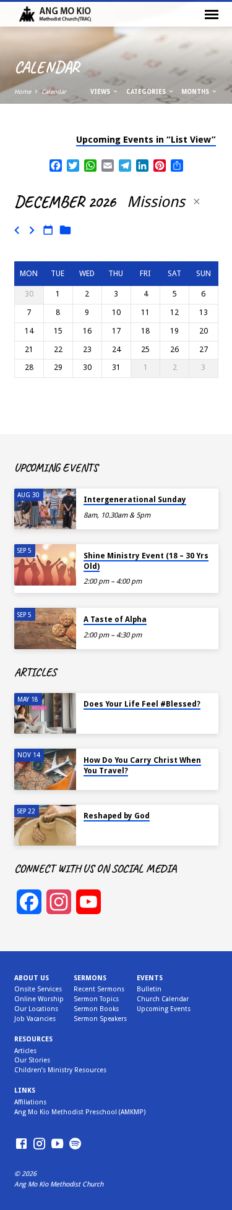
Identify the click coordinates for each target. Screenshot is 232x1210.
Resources (33, 1039)
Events (150, 978)
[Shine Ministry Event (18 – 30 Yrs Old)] (45, 565)
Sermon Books (96, 1009)
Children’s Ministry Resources (60, 1070)
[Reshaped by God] (45, 825)
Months (196, 91)
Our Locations (36, 1009)
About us (31, 978)
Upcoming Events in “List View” (146, 139)
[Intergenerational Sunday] (45, 509)
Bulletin (149, 989)
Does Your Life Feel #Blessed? (142, 704)
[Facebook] (21, 1144)
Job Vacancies (35, 1019)
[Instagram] (39, 1144)
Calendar (53, 91)
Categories (147, 91)
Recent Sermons (99, 989)
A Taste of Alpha (115, 619)
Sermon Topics (96, 999)
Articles (25, 1051)
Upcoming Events (164, 1009)
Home (22, 91)
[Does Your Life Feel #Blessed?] (45, 713)
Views (101, 91)
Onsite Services (38, 989)
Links (24, 1090)
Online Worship (39, 999)
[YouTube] (57, 1144)
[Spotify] (75, 1144)
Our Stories (32, 1060)
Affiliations (30, 1102)
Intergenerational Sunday (135, 499)
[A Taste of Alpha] (45, 628)
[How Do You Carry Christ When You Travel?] (45, 769)
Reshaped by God (117, 816)
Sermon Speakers (100, 1019)
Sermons (90, 978)
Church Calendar (163, 999)
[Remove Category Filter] (197, 202)
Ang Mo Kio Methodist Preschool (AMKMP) (79, 1112)
